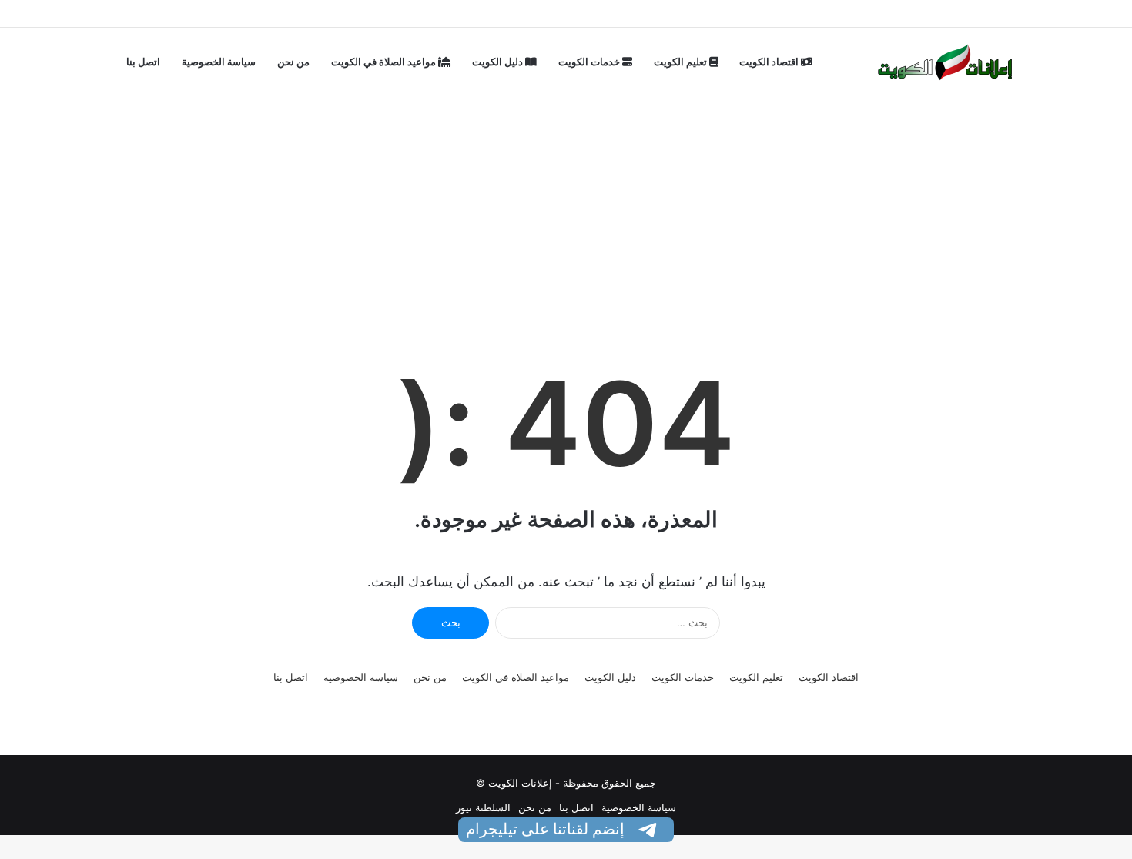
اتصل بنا (143, 61)
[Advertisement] (566, 189)
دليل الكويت (498, 61)
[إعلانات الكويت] (945, 62)
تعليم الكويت (681, 61)
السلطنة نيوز (483, 807)
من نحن (293, 61)
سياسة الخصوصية (219, 61)
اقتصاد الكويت (770, 61)
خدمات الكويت (590, 61)
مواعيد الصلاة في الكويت (384, 61)
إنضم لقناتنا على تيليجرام (547, 829)
